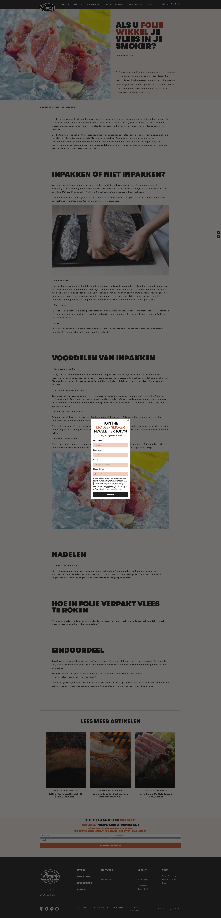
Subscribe (110, 494)
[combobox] (96, 474)
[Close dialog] (128, 420)
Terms (119, 489)
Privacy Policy (111, 489)
